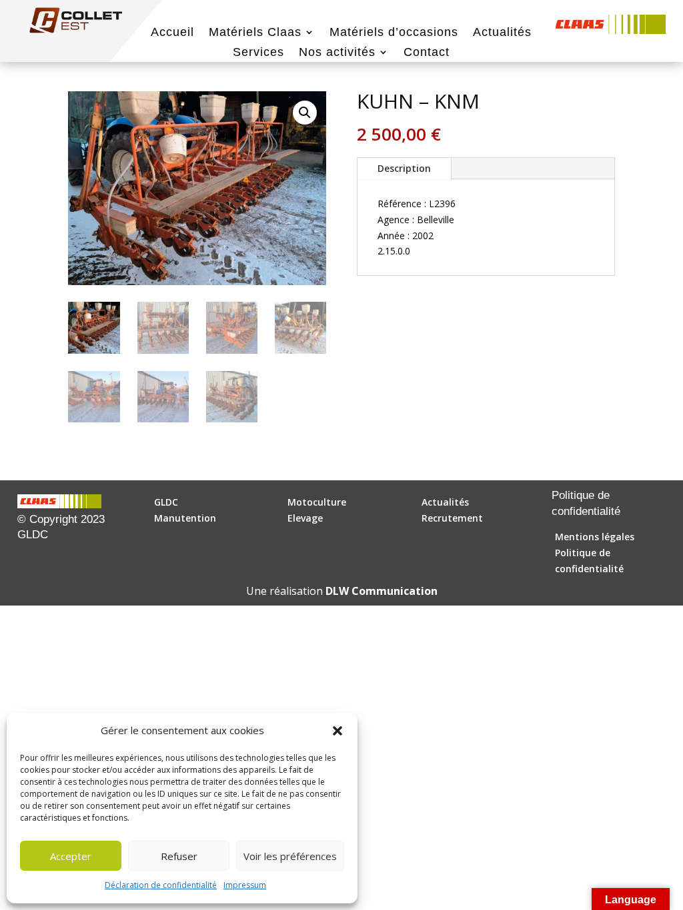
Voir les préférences (290, 856)
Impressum (244, 885)
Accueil (172, 33)
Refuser (179, 856)
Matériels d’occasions (393, 33)
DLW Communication (381, 591)
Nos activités (337, 53)
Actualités (502, 33)
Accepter (70, 856)
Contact (427, 53)
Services (258, 53)
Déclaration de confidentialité (161, 885)
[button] (337, 730)
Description (404, 168)
